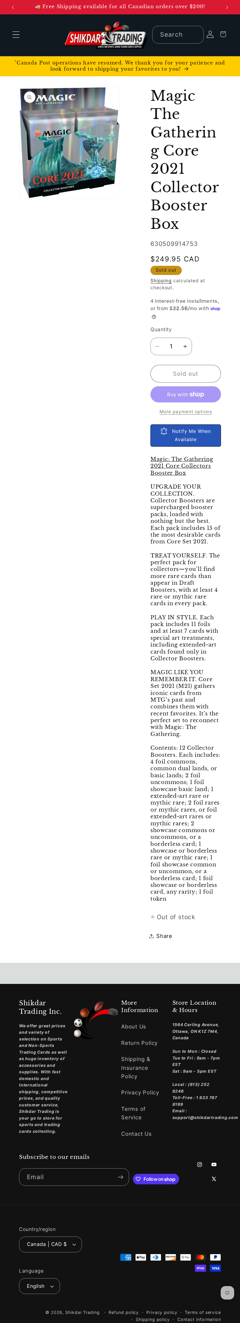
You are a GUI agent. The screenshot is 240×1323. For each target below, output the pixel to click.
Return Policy (139, 1043)
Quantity (161, 329)
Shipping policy (153, 1319)
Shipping (161, 280)
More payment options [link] (186, 411)
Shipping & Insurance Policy (135, 1067)
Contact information (199, 1319)
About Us (133, 1026)
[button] (16, 34)
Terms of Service (133, 1113)
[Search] (194, 34)
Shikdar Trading (82, 1312)
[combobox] (177, 34)
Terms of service (203, 1312)
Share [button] (164, 936)
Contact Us (136, 1133)
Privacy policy (161, 1312)
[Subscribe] (120, 1177)
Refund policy (124, 1312)
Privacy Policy (140, 1092)
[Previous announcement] (12, 7)
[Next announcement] (227, 7)
